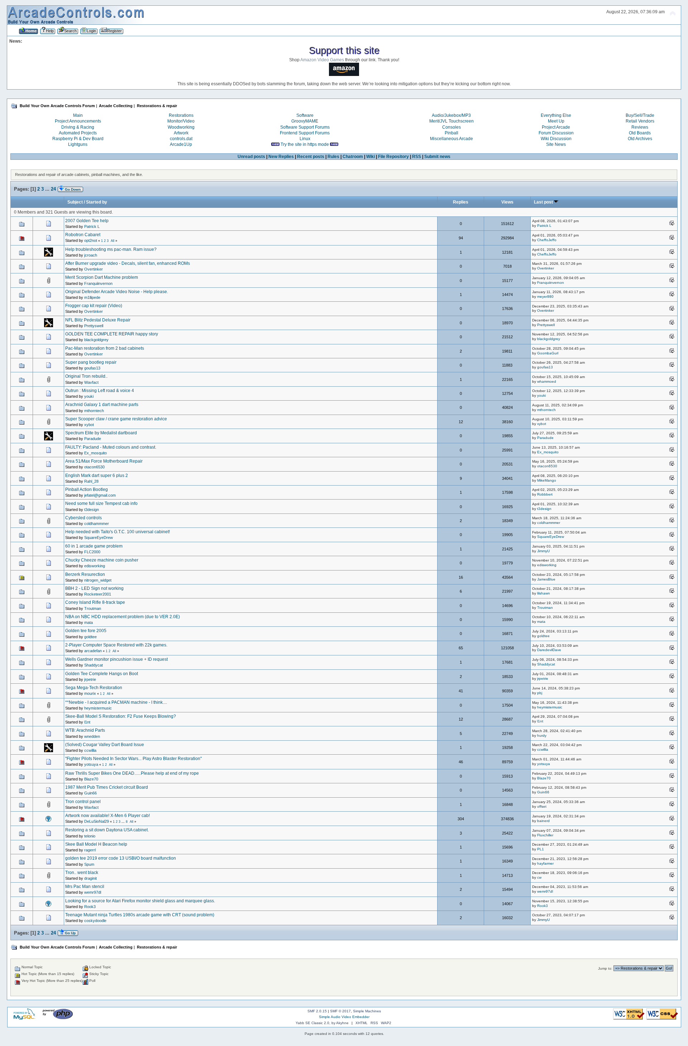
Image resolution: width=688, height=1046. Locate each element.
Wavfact (91, 382)
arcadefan (93, 651)
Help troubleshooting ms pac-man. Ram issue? (111, 249)
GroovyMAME (304, 121)
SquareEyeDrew (98, 537)
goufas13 (92, 368)
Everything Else (556, 115)
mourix (90, 693)
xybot (89, 424)
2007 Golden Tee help (87, 220)
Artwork (181, 132)
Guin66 (90, 793)
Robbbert (545, 494)
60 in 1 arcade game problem (94, 546)
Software (305, 115)
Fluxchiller (545, 835)
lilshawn (543, 593)
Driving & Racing (77, 127)
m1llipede (92, 297)
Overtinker (93, 269)
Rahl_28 (91, 481)
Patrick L (92, 226)
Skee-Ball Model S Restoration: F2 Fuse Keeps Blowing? (120, 716)
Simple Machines (367, 1011)
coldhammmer (96, 523)
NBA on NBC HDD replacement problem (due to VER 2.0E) (122, 616)
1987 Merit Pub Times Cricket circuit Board (106, 787)
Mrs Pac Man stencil (84, 886)
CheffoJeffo (546, 240)
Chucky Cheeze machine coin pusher (101, 560)
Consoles (451, 127)
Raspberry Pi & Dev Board (78, 138)
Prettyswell (93, 326)
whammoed (546, 381)
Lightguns (77, 144)
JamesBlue (546, 579)
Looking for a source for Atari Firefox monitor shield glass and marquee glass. (140, 900)
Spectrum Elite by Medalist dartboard (101, 432)
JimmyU (543, 551)
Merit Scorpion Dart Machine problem (101, 277)
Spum (89, 864)
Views (507, 202)
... (48, 189)
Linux (305, 138)
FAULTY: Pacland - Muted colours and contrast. (110, 447)
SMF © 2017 (340, 1011)
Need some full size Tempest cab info (101, 503)
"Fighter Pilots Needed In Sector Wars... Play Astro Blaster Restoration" (133, 758)
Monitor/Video (181, 121)
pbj (539, 693)
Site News (556, 144)
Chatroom (353, 156)
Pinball (451, 132)
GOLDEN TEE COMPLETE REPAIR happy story (111, 333)
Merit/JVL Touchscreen (451, 121)
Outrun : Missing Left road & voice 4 (99, 390)
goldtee (90, 637)
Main (78, 115)
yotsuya (91, 764)
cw (539, 877)
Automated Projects (78, 132)
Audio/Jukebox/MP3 (451, 115)
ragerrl (90, 850)
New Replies (281, 156)
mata (88, 622)
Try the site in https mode (305, 144)
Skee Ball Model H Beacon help (96, 844)
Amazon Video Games (322, 59)
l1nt (87, 722)
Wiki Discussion (556, 138)
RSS (416, 156)
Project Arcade (556, 127)
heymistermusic (98, 708)
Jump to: (605, 968)
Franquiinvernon (98, 283)
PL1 (540, 849)
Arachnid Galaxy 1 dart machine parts (101, 404)
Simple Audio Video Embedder (344, 1017)
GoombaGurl (547, 353)
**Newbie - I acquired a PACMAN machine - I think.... (116, 702)
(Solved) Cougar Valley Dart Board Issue (104, 744)
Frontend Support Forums (305, 132)
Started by (96, 202)
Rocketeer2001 (97, 594)
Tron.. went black (81, 872)
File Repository (393, 156)
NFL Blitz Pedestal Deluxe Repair (97, 320)
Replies (460, 202)
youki (89, 396)
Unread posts (251, 156)
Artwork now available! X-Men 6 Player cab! (107, 815)
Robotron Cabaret (82, 234)
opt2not (90, 240)
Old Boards (640, 132)
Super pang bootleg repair (90, 362)
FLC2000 (92, 552)
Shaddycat (93, 665)
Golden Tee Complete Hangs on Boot (101, 673)
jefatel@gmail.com (100, 495)
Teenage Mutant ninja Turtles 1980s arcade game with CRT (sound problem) (139, 914)
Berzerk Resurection (85, 574)
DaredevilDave (549, 650)
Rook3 (90, 906)
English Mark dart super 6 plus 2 (96, 475)
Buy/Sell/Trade (640, 115)
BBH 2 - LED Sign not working (94, 588)
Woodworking (181, 127)
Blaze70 (91, 779)
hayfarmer (545, 863)
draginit (90, 878)
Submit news (437, 156)
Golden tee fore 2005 (85, 630)
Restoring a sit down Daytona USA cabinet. (107, 829)
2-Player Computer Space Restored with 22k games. (116, 645)
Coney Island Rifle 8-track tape (95, 602)
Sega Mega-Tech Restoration (93, 687)
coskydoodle (95, 920)
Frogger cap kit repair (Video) (93, 305)
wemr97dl (92, 892)
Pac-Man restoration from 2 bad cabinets (104, 348)
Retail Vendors (640, 121)
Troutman (92, 608)
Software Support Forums (305, 127)
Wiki (370, 156)
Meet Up (556, 121)
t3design (91, 509)
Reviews (639, 127)
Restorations (181, 115)
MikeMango (546, 480)
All (112, 241)
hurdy (541, 735)
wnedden (92, 736)
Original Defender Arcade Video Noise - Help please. (116, 291)
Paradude (92, 438)
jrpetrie (90, 679)
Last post (544, 202)
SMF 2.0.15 (317, 1011)
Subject (75, 202)
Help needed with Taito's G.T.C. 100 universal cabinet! (117, 531)
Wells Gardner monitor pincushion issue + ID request (116, 659)
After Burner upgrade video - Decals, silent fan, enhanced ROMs (127, 263)
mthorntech (94, 411)
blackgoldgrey (96, 340)
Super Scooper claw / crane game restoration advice (116, 418)
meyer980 (545, 296)
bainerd (543, 821)
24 (53, 189)
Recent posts (310, 156)
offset (541, 806)
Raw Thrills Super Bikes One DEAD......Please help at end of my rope (132, 773)
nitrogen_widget (97, 580)
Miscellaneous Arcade (451, 138)
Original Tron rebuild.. (86, 376)
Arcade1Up (181, 144)
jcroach (90, 255)
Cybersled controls (83, 517)
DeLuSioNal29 (96, 821)
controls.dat (181, 138)
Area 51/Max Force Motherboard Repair (104, 461)
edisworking (94, 566)
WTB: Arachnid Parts (85, 730)
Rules (333, 156)
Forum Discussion (556, 132)
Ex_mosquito (95, 453)
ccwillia (90, 750)
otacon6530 (94, 467)
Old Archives (640, 138)
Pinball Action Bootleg (86, 489)
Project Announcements (78, 121)
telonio (89, 836)
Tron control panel (83, 801)
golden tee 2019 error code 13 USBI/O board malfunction (120, 858)
